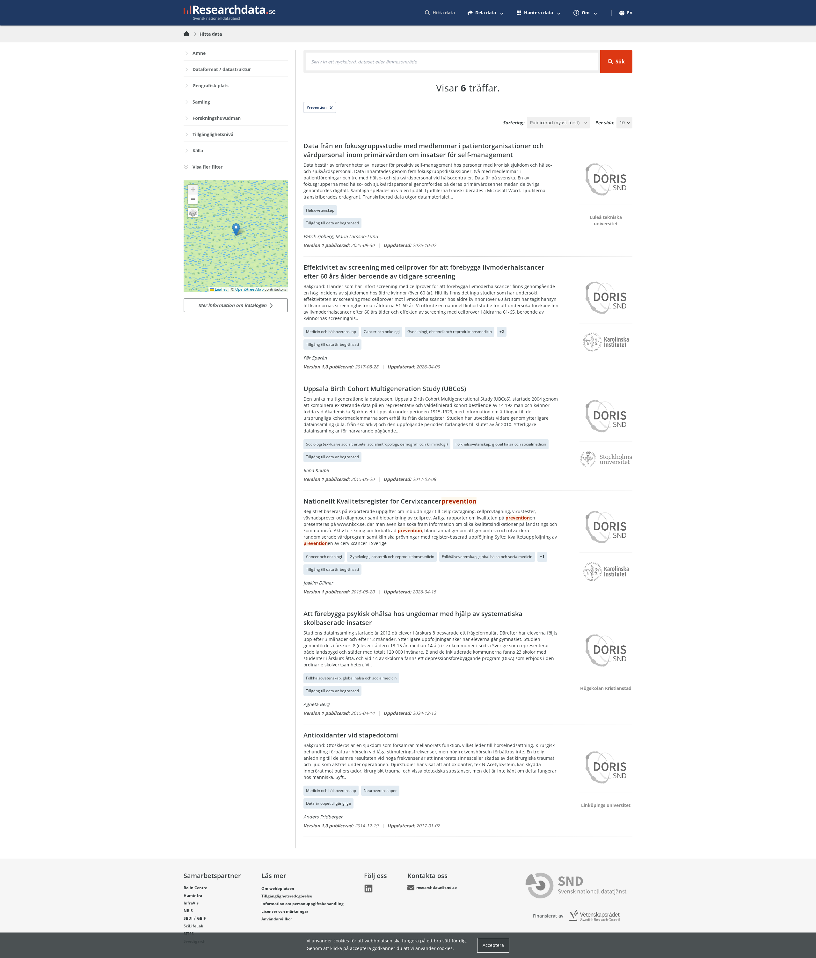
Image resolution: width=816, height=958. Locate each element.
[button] (236, 229)
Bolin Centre (195, 887)
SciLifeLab (193, 926)
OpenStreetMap (249, 289)
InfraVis (191, 903)
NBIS (188, 910)
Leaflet (220, 289)
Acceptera (493, 945)
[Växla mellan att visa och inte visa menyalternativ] (502, 13)
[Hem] (190, 34)
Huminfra (193, 895)
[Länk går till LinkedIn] (368, 888)
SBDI (188, 918)
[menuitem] (440, 12)
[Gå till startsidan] (229, 13)
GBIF (201, 918)
